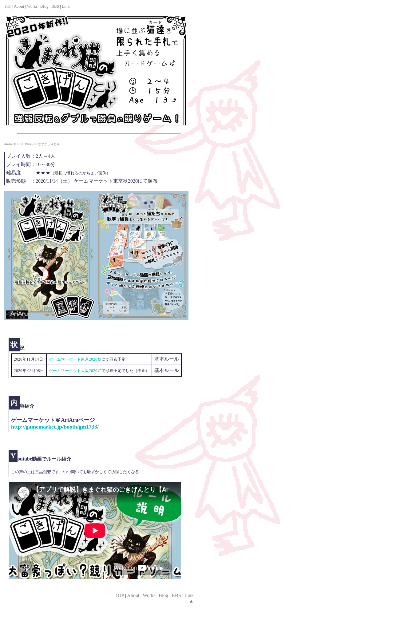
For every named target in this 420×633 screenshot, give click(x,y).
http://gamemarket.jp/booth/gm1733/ (55, 427)
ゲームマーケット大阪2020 (73, 370)
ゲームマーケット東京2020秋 (75, 359)
